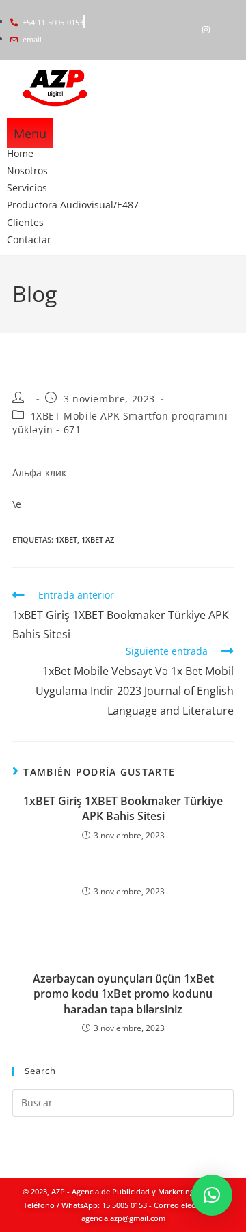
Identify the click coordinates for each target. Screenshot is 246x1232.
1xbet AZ (97, 539)
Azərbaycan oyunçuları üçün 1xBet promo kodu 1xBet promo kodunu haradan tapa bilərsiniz (123, 994)
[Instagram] (205, 30)
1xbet (66, 539)
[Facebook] (182, 30)
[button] (211, 1195)
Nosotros (27, 170)
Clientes (25, 222)
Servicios (27, 187)
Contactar (29, 239)
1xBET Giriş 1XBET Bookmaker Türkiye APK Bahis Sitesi (123, 808)
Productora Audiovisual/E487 (73, 204)
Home (20, 153)
